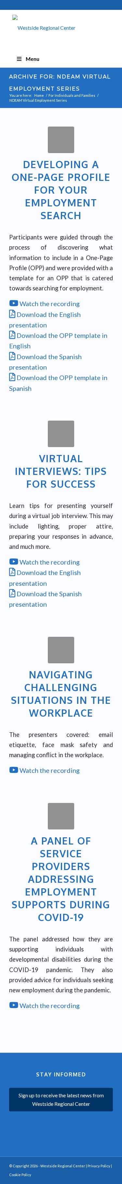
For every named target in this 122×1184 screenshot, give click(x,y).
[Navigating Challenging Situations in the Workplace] (61, 650)
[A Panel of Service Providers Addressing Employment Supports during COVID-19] (61, 816)
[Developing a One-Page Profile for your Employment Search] (61, 140)
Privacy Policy (99, 1166)
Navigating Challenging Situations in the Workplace (61, 693)
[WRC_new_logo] (61, 31)
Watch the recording (49, 303)
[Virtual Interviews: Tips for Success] (61, 434)
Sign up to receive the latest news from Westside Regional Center (61, 1099)
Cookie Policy (20, 1175)
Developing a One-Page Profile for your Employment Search (61, 189)
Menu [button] (32, 59)
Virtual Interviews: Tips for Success (61, 471)
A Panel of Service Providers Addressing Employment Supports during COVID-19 (61, 878)
